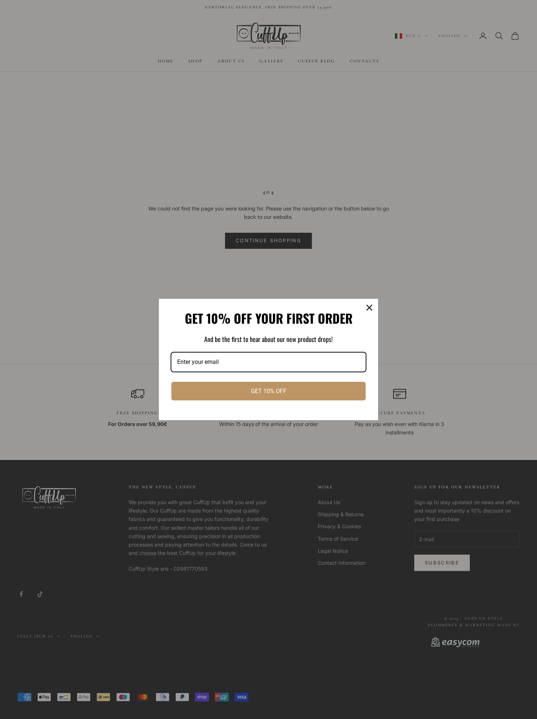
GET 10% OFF (268, 391)
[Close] (369, 307)
